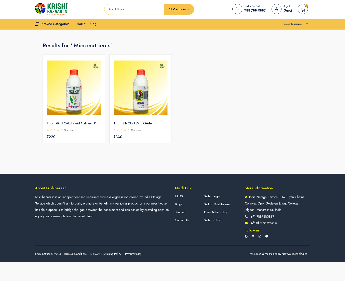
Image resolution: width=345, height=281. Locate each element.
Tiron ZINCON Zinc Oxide (133, 123)
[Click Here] (97, 64)
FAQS (179, 196)
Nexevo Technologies (294, 254)
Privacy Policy (133, 254)
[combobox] (179, 9)
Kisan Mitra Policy (216, 212)
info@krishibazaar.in (264, 223)
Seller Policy (212, 220)
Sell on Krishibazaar (217, 204)
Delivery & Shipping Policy (105, 254)
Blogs (178, 204)
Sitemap (180, 212)
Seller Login (212, 196)
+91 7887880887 (262, 216)
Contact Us (182, 220)
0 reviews (69, 130)
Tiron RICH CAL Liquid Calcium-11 (72, 123)
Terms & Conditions (74, 254)
